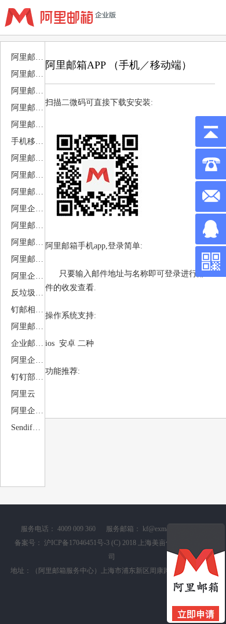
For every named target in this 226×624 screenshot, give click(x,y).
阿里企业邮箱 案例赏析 (27, 360)
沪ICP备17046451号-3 (77, 543)
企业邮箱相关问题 (27, 343)
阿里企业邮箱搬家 (27, 208)
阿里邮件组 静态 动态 (27, 326)
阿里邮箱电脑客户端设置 (27, 124)
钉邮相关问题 (27, 309)
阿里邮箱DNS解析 (27, 107)
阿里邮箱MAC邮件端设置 (27, 191)
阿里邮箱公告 (27, 74)
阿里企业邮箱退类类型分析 (27, 276)
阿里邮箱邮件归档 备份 (27, 242)
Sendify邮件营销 (27, 427)
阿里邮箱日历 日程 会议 (27, 225)
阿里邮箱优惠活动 (27, 57)
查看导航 (208, 17)
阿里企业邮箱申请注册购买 (27, 410)
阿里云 (23, 393)
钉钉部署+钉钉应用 (27, 377)
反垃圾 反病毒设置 (27, 292)
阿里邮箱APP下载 (27, 158)
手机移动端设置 (27, 141)
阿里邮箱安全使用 (27, 259)
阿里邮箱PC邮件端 (27, 175)
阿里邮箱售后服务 (27, 90)
